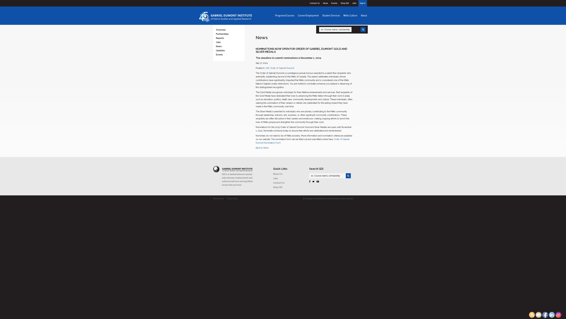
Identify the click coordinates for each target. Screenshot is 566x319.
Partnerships (222, 34)
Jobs (354, 3)
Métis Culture (350, 15)
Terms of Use (218, 199)
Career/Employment (308, 15)
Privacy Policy (232, 199)
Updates (220, 50)
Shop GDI (345, 3)
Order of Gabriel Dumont (282, 68)
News (325, 3)
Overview (221, 30)
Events (334, 3)
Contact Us (315, 3)
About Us (277, 174)
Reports (220, 38)
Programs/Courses (284, 15)
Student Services (331, 15)
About (364, 15)
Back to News (262, 148)
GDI (267, 68)
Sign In (363, 3)
